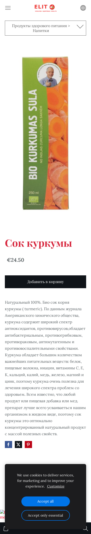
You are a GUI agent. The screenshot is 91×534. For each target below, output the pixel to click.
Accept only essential (45, 515)
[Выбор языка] (83, 8)
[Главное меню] (8, 8)
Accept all (45, 501)
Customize (56, 486)
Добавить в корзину (45, 281)
